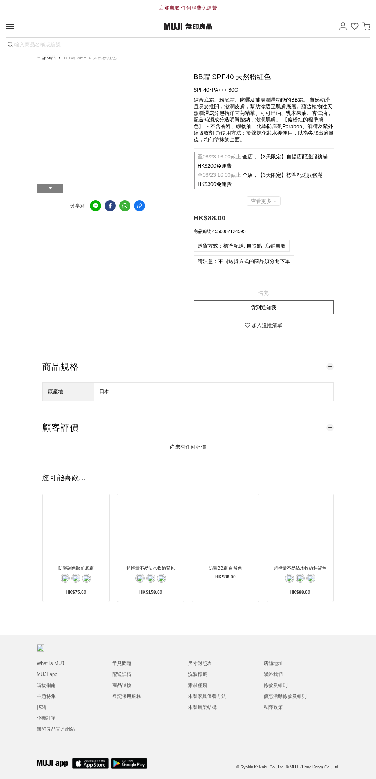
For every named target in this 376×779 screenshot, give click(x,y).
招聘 (41, 707)
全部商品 (47, 57)
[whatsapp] (124, 205)
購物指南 (46, 685)
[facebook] (110, 205)
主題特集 (46, 696)
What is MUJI (51, 663)
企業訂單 (46, 718)
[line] (95, 205)
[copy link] (139, 205)
